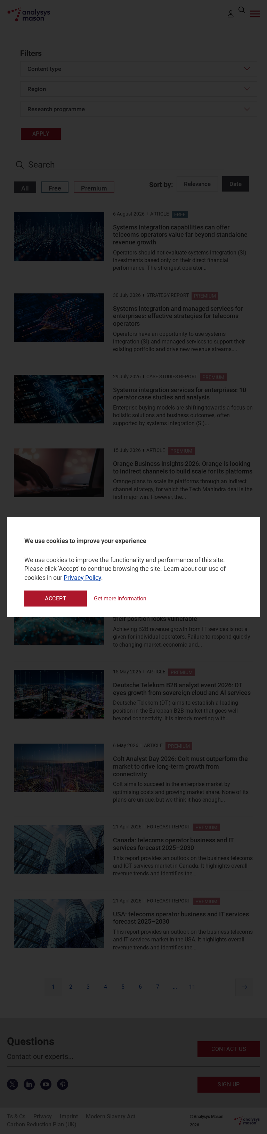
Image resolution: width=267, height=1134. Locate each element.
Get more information (120, 598)
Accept (55, 598)
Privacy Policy (82, 577)
